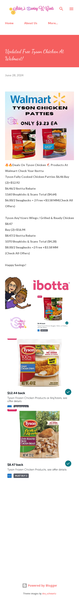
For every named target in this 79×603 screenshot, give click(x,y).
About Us (30, 23)
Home (9, 23)
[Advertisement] (36, 538)
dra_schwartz (49, 593)
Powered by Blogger (42, 585)
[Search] (61, 7)
